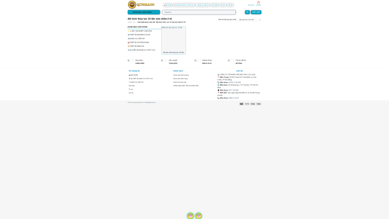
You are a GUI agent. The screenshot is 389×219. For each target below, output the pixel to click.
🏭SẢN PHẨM (168, 5)
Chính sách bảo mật (179, 82)
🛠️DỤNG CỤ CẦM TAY (136, 38)
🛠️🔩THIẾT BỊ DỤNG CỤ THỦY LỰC (184, 5)
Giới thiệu (214, 5)
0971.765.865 (233, 90)
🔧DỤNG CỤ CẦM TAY (203, 5)
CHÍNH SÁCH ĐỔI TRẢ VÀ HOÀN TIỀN (185, 85)
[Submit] (232, 12)
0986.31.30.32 (234, 98)
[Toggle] (160, 38)
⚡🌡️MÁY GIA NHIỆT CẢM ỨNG (140, 31)
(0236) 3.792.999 (235, 82)
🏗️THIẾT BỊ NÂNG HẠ (136, 46)
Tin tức (222, 5)
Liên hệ (230, 5)
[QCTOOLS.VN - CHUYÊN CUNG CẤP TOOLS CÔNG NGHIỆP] (144, 4)
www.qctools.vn (138, 102)
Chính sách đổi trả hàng (181, 75)
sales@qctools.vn (150, 102)
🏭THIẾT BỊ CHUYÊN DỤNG (138, 42)
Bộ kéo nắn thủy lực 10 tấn (173, 52)
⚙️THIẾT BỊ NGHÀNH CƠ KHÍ (139, 35)
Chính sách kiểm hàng (180, 78)
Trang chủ (131, 22)
